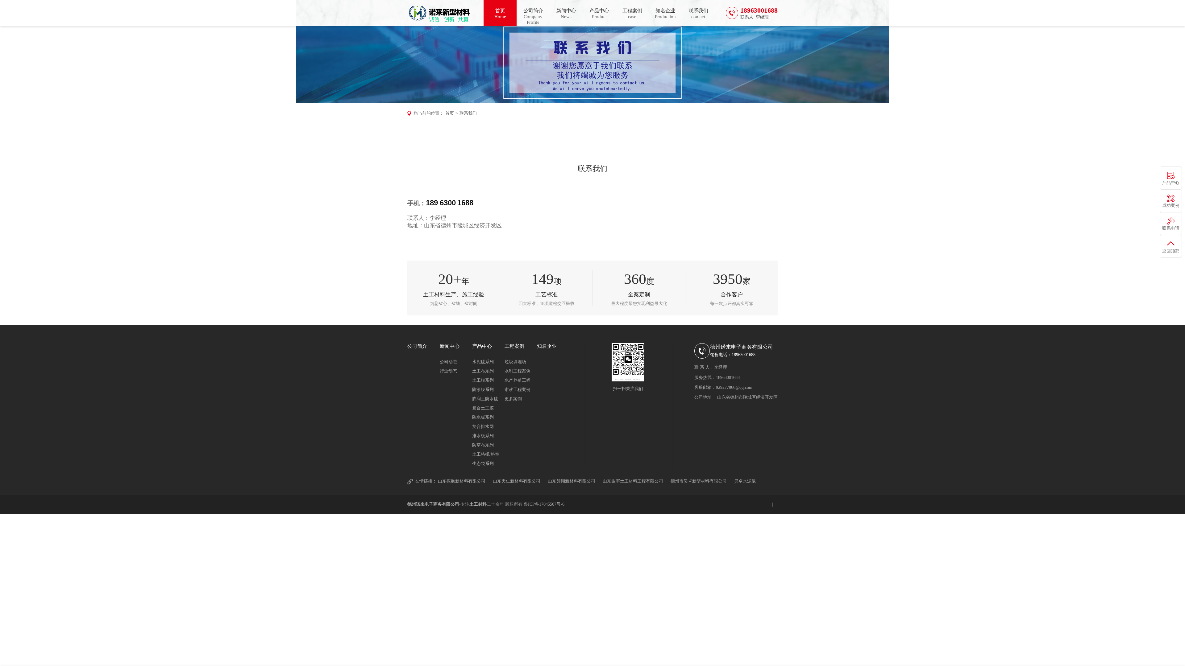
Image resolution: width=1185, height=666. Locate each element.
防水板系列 (483, 417)
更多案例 (513, 399)
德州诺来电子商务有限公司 (433, 504)
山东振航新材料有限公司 (461, 481)
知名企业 (665, 13)
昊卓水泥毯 (745, 481)
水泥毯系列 (483, 362)
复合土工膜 (483, 408)
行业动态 (448, 371)
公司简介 (533, 16)
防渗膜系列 (483, 389)
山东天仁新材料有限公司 (516, 481)
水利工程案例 (517, 371)
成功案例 (1170, 205)
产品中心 (599, 13)
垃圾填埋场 (515, 362)
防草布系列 (483, 445)
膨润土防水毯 (485, 399)
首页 (500, 13)
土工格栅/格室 (485, 454)
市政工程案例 (517, 389)
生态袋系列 (483, 463)
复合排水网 (483, 426)
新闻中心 (566, 13)
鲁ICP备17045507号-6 (544, 504)
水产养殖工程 (517, 380)
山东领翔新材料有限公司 (571, 481)
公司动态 (448, 362)
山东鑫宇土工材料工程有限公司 (633, 481)
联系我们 (698, 13)
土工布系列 (483, 371)
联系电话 (1170, 228)
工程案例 (632, 13)
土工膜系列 (483, 380)
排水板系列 (483, 436)
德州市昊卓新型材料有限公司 (699, 481)
